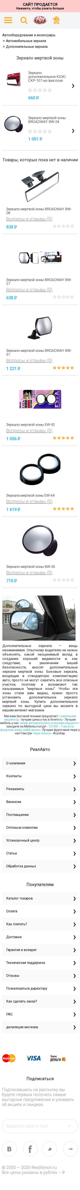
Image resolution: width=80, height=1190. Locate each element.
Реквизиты (15, 789)
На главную (40, 20)
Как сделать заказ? (21, 1001)
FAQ (9, 1014)
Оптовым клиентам (22, 828)
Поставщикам (17, 815)
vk (9, 1149)
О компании (15, 763)
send (72, 1125)
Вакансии (13, 802)
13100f (53, 726)
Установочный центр (22, 840)
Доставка (14, 937)
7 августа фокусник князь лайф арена (37, 728)
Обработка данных (21, 866)
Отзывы (12, 976)
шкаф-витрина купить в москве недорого (49, 723)
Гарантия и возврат (21, 950)
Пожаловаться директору (26, 988)
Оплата (11, 911)
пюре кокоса (42, 733)
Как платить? (16, 924)
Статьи (11, 853)
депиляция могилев (22, 1027)
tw (49, 1149)
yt (70, 1149)
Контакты (14, 776)
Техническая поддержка (25, 963)
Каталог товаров (19, 898)
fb (30, 1149)
